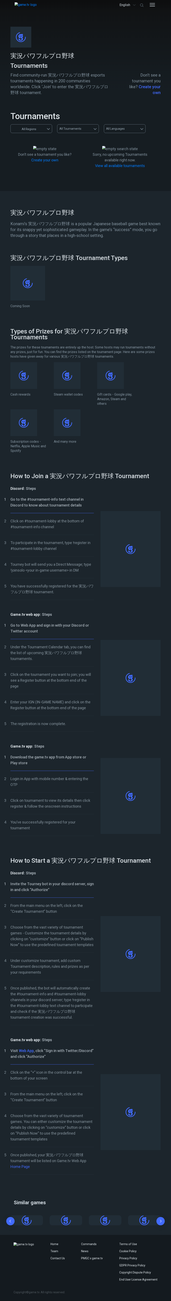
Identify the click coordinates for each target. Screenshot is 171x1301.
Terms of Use (128, 1244)
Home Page (20, 1166)
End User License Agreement (138, 1279)
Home (54, 1244)
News (84, 1251)
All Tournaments (70, 128)
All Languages (115, 128)
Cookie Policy (128, 1251)
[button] (10, 1222)
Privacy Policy (128, 1258)
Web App (26, 1050)
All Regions (29, 129)
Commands (89, 1244)
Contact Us (57, 1258)
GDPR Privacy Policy (132, 1265)
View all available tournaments (120, 165)
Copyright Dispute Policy (135, 1272)
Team (54, 1251)
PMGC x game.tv (92, 1258)
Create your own (44, 160)
